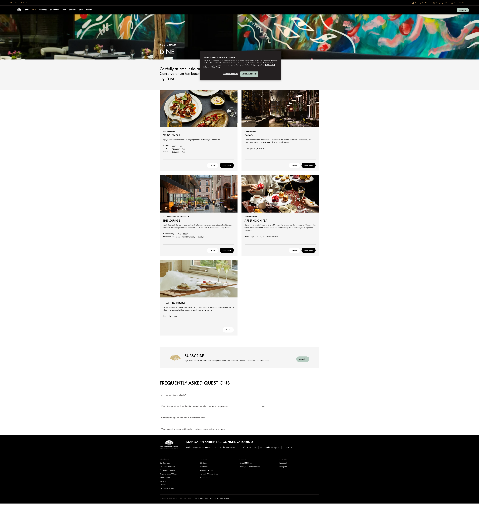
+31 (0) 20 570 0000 (247, 447)
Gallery (72, 10)
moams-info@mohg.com (270, 447)
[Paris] (19, 10)
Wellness (43, 10)
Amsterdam (27, 3)
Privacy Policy (215, 67)
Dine (34, 10)
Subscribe (302, 359)
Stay (27, 10)
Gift (81, 10)
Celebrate (54, 10)
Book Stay (463, 10)
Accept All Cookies (249, 74)
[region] (240, 66)
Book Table (227, 165)
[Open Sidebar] (11, 10)
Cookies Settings (230, 74)
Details (212, 165)
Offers (89, 10)
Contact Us (288, 447)
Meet (64, 10)
